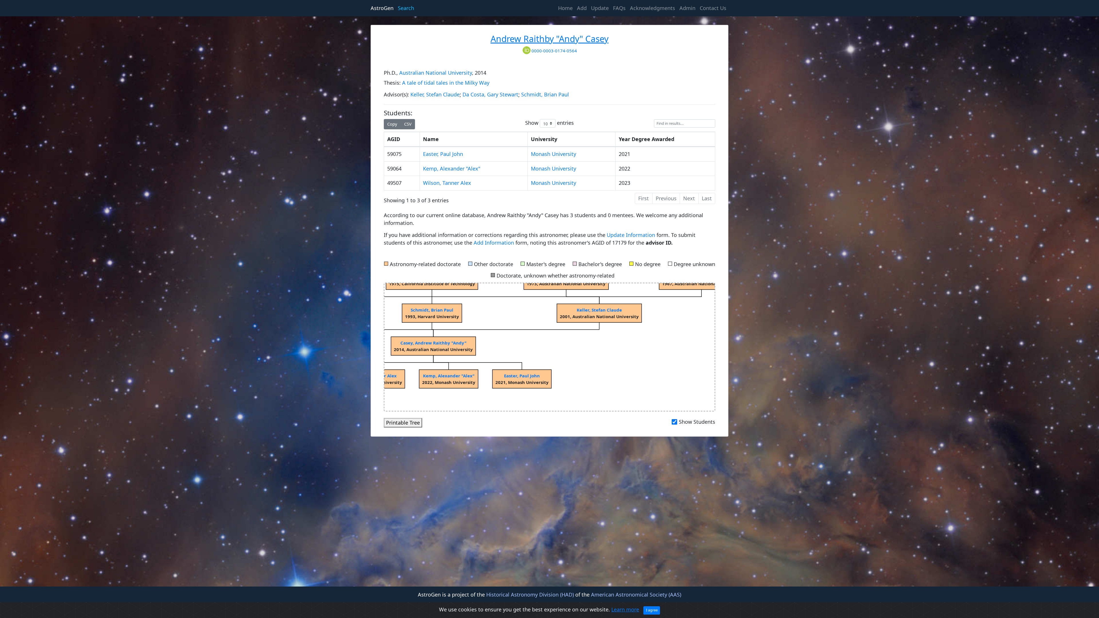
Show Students (697, 421)
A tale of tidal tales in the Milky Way (445, 82)
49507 (394, 182)
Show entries (549, 122)
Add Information (494, 242)
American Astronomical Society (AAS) (636, 594)
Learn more (625, 609)
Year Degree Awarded (646, 139)
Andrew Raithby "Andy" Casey (549, 39)
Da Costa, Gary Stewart (490, 94)
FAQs (619, 8)
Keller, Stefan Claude (435, 94)
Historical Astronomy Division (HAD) (530, 594)
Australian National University (435, 72)
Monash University (553, 153)
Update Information (632, 234)
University (544, 139)
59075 (394, 153)
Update (600, 8)
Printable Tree (403, 422)
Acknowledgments (652, 8)
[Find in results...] (684, 123)
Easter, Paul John (443, 153)
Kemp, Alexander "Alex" (451, 168)
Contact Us (713, 8)
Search (406, 8)
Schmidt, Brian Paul (545, 94)
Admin (687, 8)
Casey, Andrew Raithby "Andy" (433, 343)
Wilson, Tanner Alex (447, 182)
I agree (652, 610)
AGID (393, 139)
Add (582, 8)
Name (431, 139)
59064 (394, 168)
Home (566, 7)
